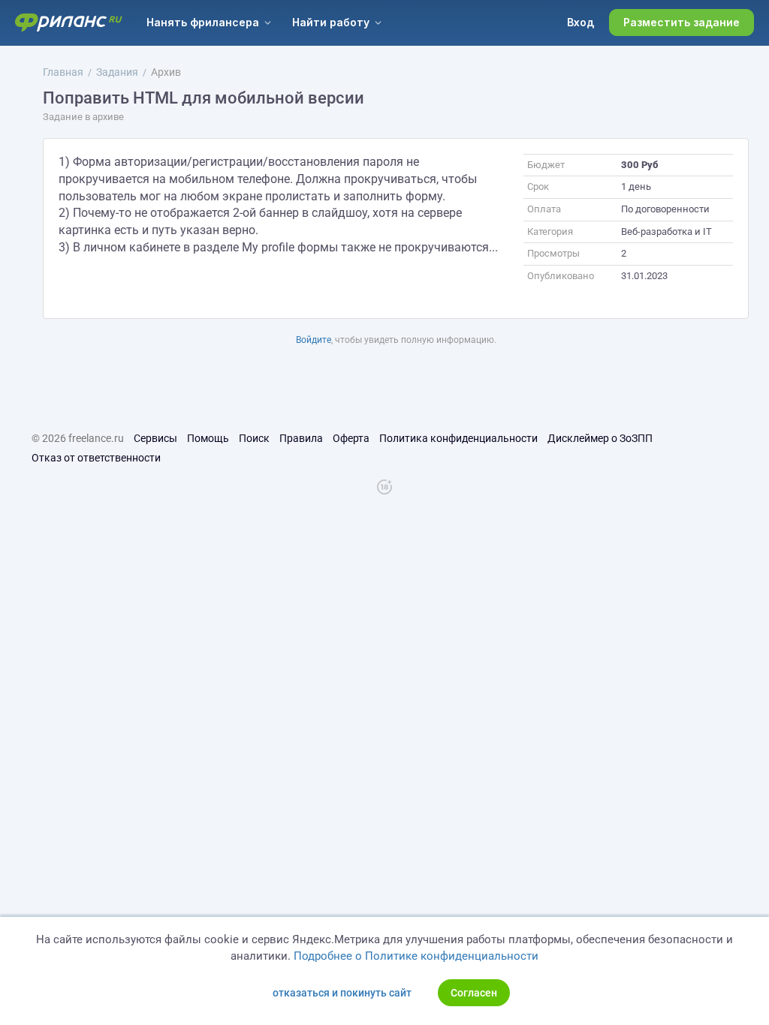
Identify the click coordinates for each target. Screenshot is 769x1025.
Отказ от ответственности (96, 458)
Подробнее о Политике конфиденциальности (416, 956)
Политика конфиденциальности (458, 438)
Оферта (351, 438)
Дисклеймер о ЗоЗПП (600, 438)
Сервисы (155, 438)
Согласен (474, 993)
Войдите (313, 340)
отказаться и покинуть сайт (342, 993)
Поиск (254, 438)
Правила (301, 438)
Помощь (208, 438)
